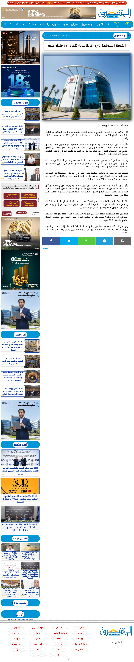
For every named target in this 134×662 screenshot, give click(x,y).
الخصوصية (16, 644)
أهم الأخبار (20, 444)
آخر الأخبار (20, 334)
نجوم (65, 24)
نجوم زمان (16, 633)
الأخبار (100, 24)
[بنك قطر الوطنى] (20, 420)
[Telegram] (104, 241)
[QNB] (20, 309)
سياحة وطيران (80, 644)
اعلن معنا (38, 644)
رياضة (80, 639)
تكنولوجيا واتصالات (50, 24)
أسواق (74, 24)
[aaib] (48, 13)
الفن (38, 639)
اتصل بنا (79, 650)
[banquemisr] (20, 199)
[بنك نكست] (20, 81)
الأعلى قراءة (20, 538)
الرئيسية (80, 628)
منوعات (16, 639)
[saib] (20, 47)
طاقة (59, 639)
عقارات (33, 24)
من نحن (59, 644)
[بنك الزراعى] (20, 270)
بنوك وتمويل (87, 24)
